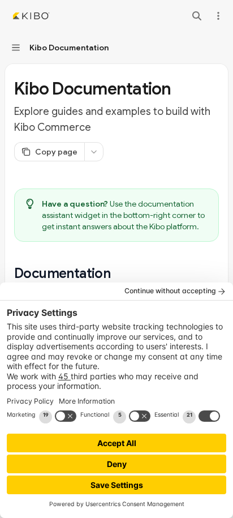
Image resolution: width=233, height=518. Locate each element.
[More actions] (218, 16)
